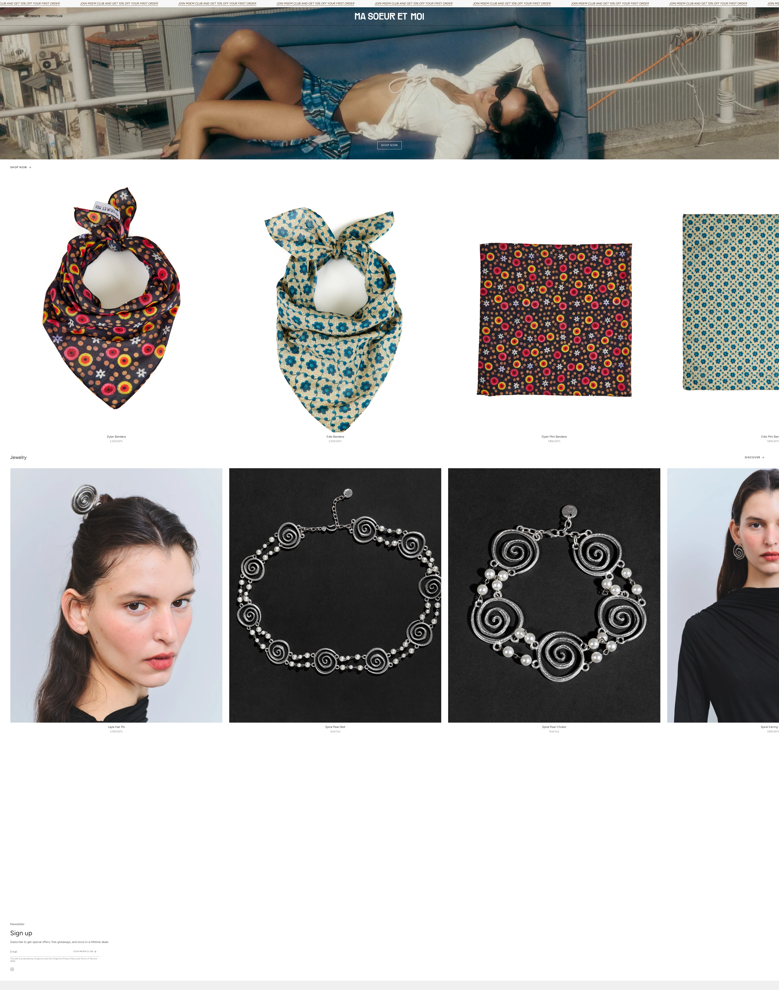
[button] (14, 16)
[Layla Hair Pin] (116, 595)
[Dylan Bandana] (116, 305)
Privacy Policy (69, 958)
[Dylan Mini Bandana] (554, 305)
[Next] (773, 305)
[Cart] (766, 16)
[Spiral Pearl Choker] (554, 595)
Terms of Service (89, 958)
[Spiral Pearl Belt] (335, 595)
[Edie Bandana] (335, 305)
